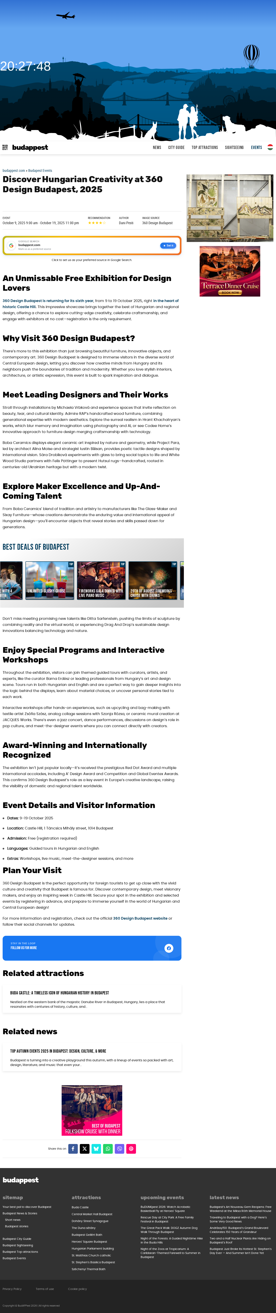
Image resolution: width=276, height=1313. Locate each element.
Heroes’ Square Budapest (89, 1241)
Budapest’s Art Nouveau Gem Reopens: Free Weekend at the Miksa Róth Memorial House (241, 1209)
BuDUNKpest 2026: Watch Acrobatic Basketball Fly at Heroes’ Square (166, 1209)
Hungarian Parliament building (93, 1248)
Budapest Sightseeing (18, 1245)
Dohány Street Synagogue (90, 1221)
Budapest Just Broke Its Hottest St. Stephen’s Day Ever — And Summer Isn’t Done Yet (241, 1251)
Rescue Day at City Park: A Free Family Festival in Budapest (167, 1219)
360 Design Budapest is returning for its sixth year (48, 301)
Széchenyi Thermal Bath (88, 1269)
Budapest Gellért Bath (87, 1235)
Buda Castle (80, 1207)
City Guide (176, 147)
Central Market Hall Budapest (92, 1214)
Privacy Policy (12, 1289)
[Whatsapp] (108, 1149)
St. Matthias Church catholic (91, 1255)
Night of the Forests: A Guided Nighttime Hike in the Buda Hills (172, 1240)
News (157, 147)
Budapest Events (40, 170)
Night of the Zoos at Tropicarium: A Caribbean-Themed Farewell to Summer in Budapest (170, 1253)
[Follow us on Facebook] (168, 948)
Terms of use (45, 1289)
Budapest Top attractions (20, 1252)
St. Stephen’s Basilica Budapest (93, 1262)
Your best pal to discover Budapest (27, 1207)
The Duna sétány (84, 1228)
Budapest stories (16, 1226)
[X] (85, 1149)
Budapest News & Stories (20, 1213)
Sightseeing (234, 147)
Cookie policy (77, 1289)
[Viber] (119, 1149)
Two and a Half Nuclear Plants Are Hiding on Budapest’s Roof (240, 1240)
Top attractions (205, 147)
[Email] (131, 1149)
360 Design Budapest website (140, 918)
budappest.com (14, 170)
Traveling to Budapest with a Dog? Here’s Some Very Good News (238, 1219)
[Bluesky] (96, 1149)
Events (256, 147)
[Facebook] (73, 1149)
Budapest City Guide (17, 1239)
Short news (12, 1220)
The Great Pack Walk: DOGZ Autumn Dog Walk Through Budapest (169, 1230)
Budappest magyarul (270, 147)
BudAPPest (30, 147)
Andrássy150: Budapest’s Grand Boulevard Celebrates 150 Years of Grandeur (239, 1230)
